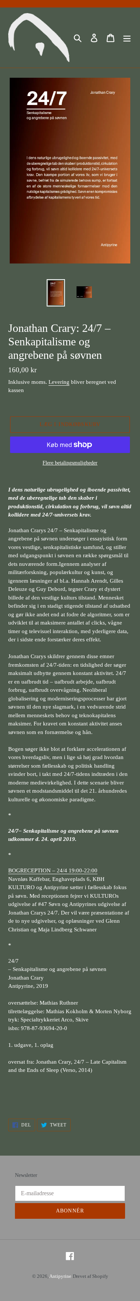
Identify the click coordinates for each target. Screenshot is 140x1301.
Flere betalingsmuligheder (70, 463)
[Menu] (127, 37)
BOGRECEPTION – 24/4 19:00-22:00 (52, 870)
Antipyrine (60, 1276)
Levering (59, 382)
